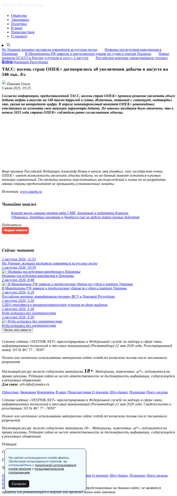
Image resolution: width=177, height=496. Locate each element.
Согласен (19, 484)
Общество (10, 392)
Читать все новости (17, 330)
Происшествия (79, 392)
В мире (61, 392)
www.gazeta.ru (31, 191)
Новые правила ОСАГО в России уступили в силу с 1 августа (85, 56)
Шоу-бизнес (119, 392)
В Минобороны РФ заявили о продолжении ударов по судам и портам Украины (88, 54)
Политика (137, 392)
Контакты (46, 392)
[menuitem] (93, 16)
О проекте (100, 392)
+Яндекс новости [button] (15, 230)
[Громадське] (88, 6)
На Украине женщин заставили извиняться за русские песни (49, 50)
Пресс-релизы (157, 392)
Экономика (28, 392)
